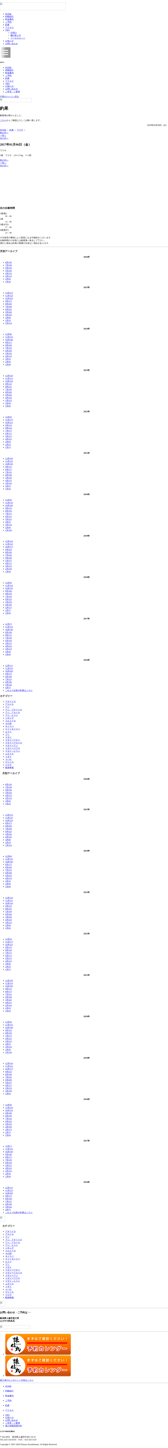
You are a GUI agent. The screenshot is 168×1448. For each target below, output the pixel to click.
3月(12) (8, 400)
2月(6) (8, 279)
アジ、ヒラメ (11, 715)
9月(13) (8, 425)
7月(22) (8, 555)
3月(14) (8, 483)
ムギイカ (9, 754)
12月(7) (8, 624)
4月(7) (8, 688)
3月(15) (8, 566)
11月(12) (9, 296)
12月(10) (9, 458)
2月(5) (8, 486)
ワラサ (20, 130)
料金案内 (9, 19)
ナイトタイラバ (12, 729)
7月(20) (8, 307)
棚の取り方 (15, 35)
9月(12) (8, 384)
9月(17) (8, 301)
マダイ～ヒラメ (12, 751)
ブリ (7, 734)
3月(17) (8, 607)
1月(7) (8, 447)
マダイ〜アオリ (12, 740)
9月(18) (8, 591)
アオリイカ (10, 701)
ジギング (9, 718)
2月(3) (8, 320)
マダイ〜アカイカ (13, 743)
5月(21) (8, 519)
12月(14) (9, 376)
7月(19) (8, 389)
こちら (3, 120)
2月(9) (8, 362)
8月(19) (8, 262)
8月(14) (8, 428)
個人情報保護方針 (13, 1426)
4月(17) (8, 563)
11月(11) (9, 378)
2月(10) (8, 569)
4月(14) (8, 398)
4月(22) (8, 646)
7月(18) (8, 265)
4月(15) (8, 273)
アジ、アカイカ (12, 712)
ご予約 (8, 22)
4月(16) (8, 315)
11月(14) (9, 585)
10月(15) (9, 588)
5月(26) (8, 312)
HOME (8, 14)
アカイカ (9, 704)
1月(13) (8, 323)
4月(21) (8, 439)
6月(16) (8, 268)
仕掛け (13, 32)
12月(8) (8, 334)
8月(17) (8, 469)
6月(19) (8, 641)
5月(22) (8, 478)
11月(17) (9, 420)
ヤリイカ (9, 762)
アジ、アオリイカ (13, 710)
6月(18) (8, 475)
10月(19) (9, 464)
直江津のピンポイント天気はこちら (17, 1380)
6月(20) (8, 351)
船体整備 (9, 767)
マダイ (8, 737)
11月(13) (9, 627)
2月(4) (8, 652)
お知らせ (9, 41)
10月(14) (9, 381)
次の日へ (4, 138)
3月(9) (8, 442)
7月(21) (8, 472)
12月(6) (8, 417)
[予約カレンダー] (38, 1354)
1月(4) (8, 282)
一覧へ (3, 135)
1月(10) (8, 530)
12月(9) (8, 500)
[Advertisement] (79, 185)
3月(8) (8, 318)
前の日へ (4, 133)
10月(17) (9, 547)
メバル (8, 759)
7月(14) (8, 596)
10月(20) (9, 671)
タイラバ (9, 726)
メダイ (8, 756)
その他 (8, 723)
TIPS (7, 30)
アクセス (9, 27)
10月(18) (9, 340)
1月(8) (8, 364)
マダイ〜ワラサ (12, 748)
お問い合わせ (11, 44)
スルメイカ (10, 721)
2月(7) (8, 610)
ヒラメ (8, 732)
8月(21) (8, 387)
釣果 (7, 25)
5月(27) (8, 436)
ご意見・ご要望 (12, 92)
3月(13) (8, 276)
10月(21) (9, 422)
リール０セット (17, 38)
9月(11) (8, 467)
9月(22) (8, 549)
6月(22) (8, 309)
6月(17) (8, 433)
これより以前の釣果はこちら (19, 690)
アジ (7, 707)
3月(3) (8, 359)
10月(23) (9, 298)
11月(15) (9, 337)
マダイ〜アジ (11, 745)
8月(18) (8, 677)
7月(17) (8, 431)
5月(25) (8, 353)
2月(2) (8, 444)
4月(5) (8, 522)
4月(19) (8, 605)
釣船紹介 (9, 16)
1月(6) (8, 406)
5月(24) (8, 271)
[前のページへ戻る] (9, 96)
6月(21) (8, 516)
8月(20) (8, 304)
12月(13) (9, 293)
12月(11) (9, 665)
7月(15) (8, 348)
